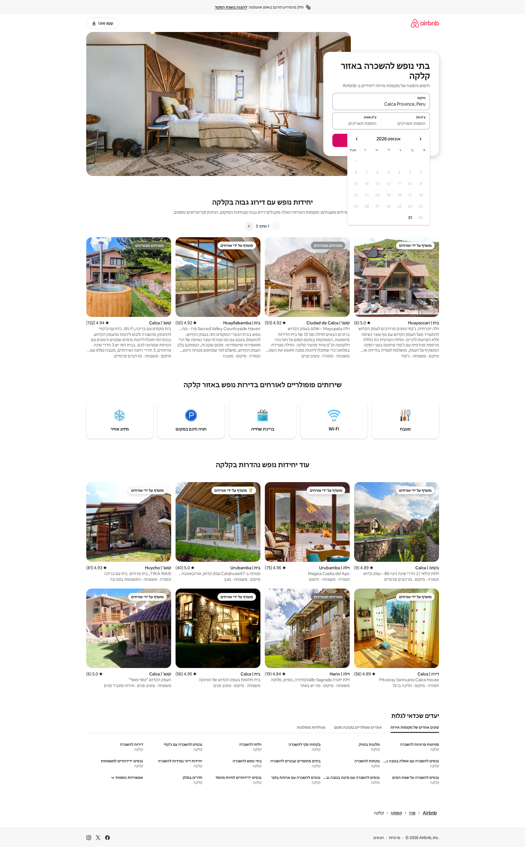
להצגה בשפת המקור (231, 7)
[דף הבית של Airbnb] (425, 23)
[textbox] (406, 123)
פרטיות (394, 837)
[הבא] (249, 226)
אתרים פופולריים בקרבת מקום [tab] (358, 727)
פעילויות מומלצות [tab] (311, 727)
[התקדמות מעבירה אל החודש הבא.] (357, 139)
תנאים (378, 837)
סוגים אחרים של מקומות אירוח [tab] (415, 727)
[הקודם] (275, 226)
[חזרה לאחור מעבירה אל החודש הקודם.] (420, 139)
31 (410, 217)
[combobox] (381, 104)
